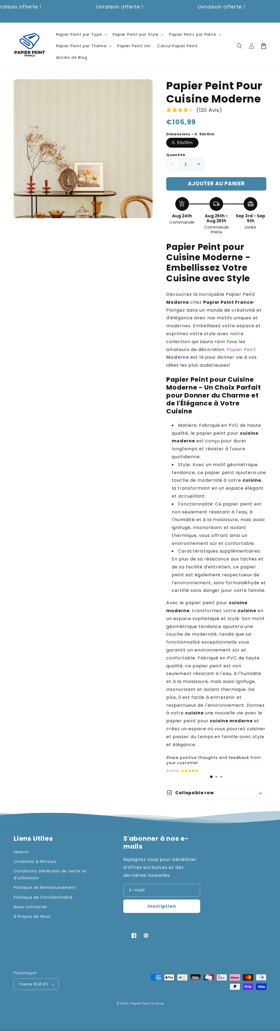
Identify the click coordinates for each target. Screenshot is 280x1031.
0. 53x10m (182, 142)
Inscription (162, 906)
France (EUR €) (33, 984)
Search (21, 852)
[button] (81, 34)
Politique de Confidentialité (43, 897)
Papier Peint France (147, 1003)
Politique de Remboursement (45, 887)
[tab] (211, 776)
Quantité (175, 154)
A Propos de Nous (32, 916)
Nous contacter (30, 907)
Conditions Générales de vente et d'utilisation (50, 874)
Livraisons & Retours (35, 861)
